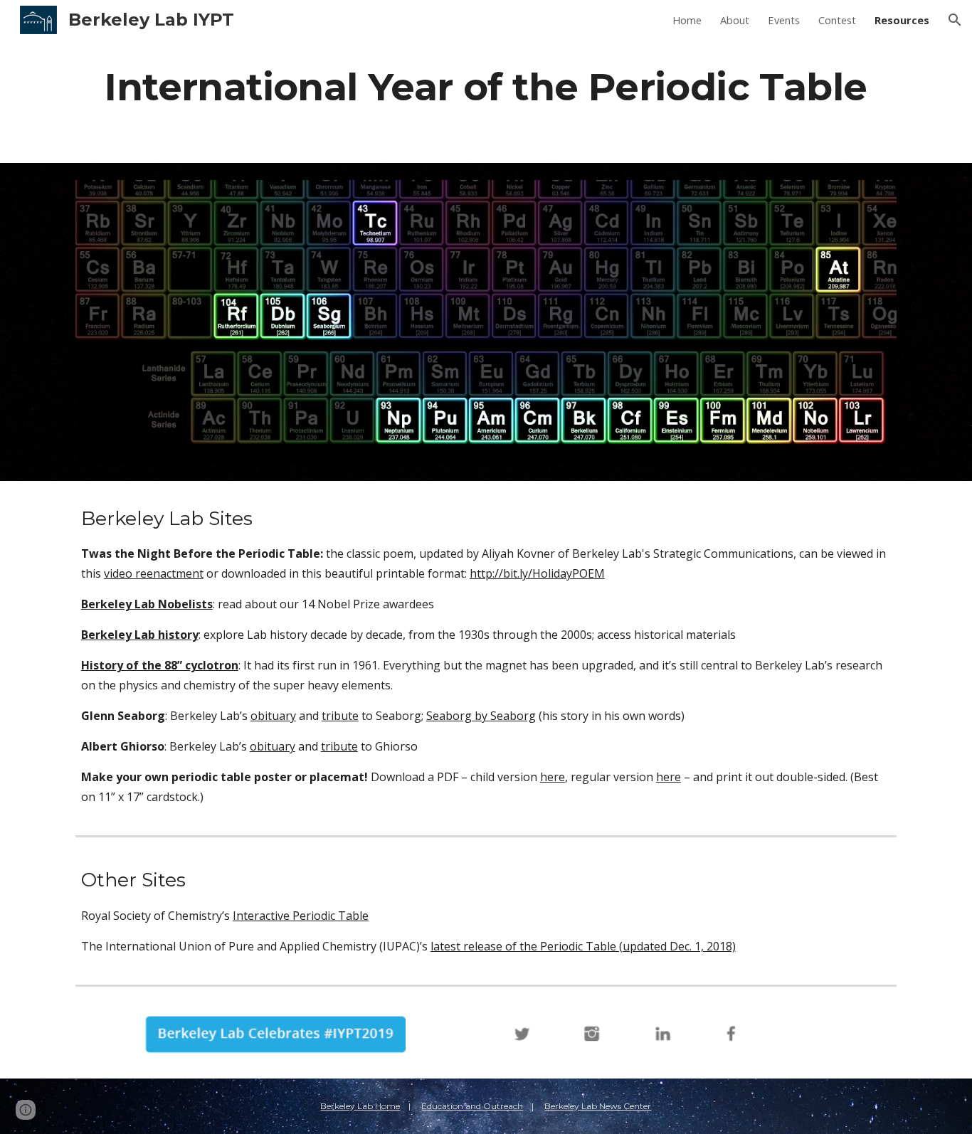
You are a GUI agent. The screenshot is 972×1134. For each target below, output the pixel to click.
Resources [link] (902, 20)
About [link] (734, 20)
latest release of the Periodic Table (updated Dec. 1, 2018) (583, 946)
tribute (340, 716)
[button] (955, 20)
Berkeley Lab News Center (597, 1106)
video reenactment (154, 573)
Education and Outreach (472, 1106)
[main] (486, 86)
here (552, 777)
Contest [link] (837, 20)
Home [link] (687, 20)
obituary (273, 716)
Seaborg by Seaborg (481, 716)
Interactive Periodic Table (301, 915)
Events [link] (784, 20)
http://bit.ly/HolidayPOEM (537, 573)
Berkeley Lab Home (360, 1106)
